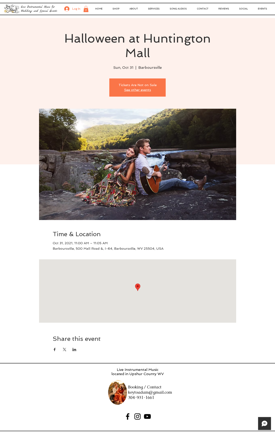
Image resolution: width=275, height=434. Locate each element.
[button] (86, 9)
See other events (137, 90)
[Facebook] (127, 416)
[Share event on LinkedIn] (74, 349)
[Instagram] (137, 416)
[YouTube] (147, 416)
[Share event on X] (64, 349)
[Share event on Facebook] (55, 349)
